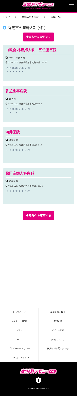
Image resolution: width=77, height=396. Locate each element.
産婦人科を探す (30, 17)
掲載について (57, 339)
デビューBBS (57, 330)
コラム (19, 330)
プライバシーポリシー (19, 348)
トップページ (19, 312)
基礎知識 (58, 321)
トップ (6, 17)
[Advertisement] (38, 262)
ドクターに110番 (19, 321)
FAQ (19, 339)
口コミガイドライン (19, 357)
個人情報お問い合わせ (58, 348)
